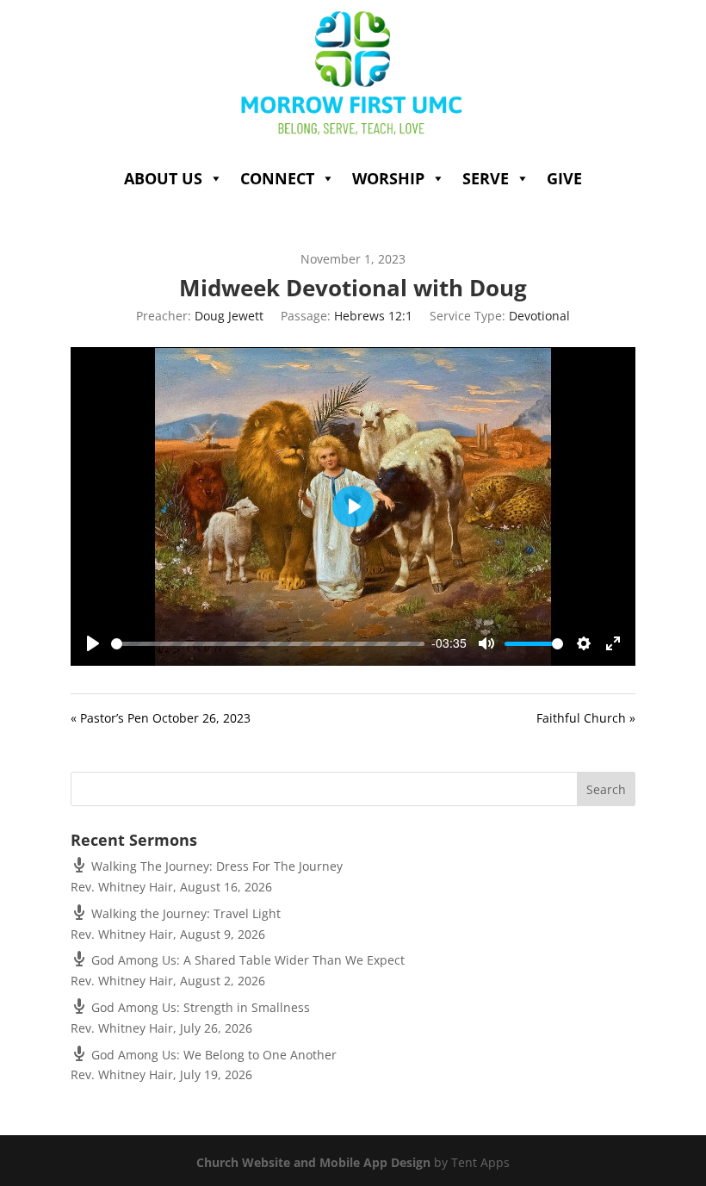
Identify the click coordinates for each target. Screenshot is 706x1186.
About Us (163, 178)
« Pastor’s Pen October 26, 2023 (161, 718)
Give (564, 178)
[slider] (267, 644)
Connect (277, 178)
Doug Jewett (229, 315)
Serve (485, 178)
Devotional (539, 315)
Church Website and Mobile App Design (313, 1162)
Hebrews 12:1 (373, 315)
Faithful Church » (585, 718)
